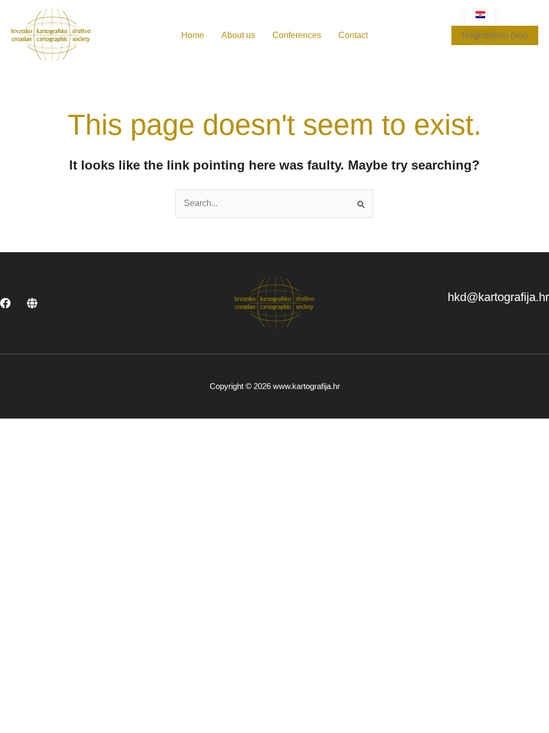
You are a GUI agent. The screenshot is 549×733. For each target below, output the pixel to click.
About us (238, 35)
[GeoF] (32, 303)
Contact (353, 35)
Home (192, 35)
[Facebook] (5, 303)
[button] (494, 35)
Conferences (296, 35)
